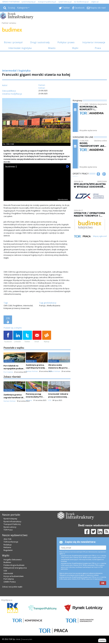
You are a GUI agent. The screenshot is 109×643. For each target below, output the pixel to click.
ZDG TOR (7, 539)
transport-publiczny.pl (47, 2)
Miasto (51, 48)
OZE (5, 570)
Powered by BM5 (27, 639)
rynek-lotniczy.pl (65, 2)
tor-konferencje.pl (81, 2)
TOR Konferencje (11, 542)
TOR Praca (8, 529)
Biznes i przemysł (13, 42)
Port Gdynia (9, 579)
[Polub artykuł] (8, 337)
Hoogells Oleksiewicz (13, 559)
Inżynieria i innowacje (93, 42)
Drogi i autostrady (40, 42)
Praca (98, 48)
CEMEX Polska (10, 581)
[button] (98, 178)
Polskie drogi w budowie (14, 565)
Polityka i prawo (66, 42)
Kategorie (22, 7)
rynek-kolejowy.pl (28, 2)
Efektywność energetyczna (15, 568)
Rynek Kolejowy (10, 518)
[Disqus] (37, 454)
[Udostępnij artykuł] (17, 337)
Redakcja (7, 544)
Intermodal (8, 573)
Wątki (75, 48)
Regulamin (8, 550)
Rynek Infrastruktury (12, 521)
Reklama (7, 547)
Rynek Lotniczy (10, 527)
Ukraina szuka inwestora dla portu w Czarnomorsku (59, 368)
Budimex (7, 562)
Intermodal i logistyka (20, 48)
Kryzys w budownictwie (14, 576)
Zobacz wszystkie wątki (12, 586)
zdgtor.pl (94, 2)
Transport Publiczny (12, 524)
